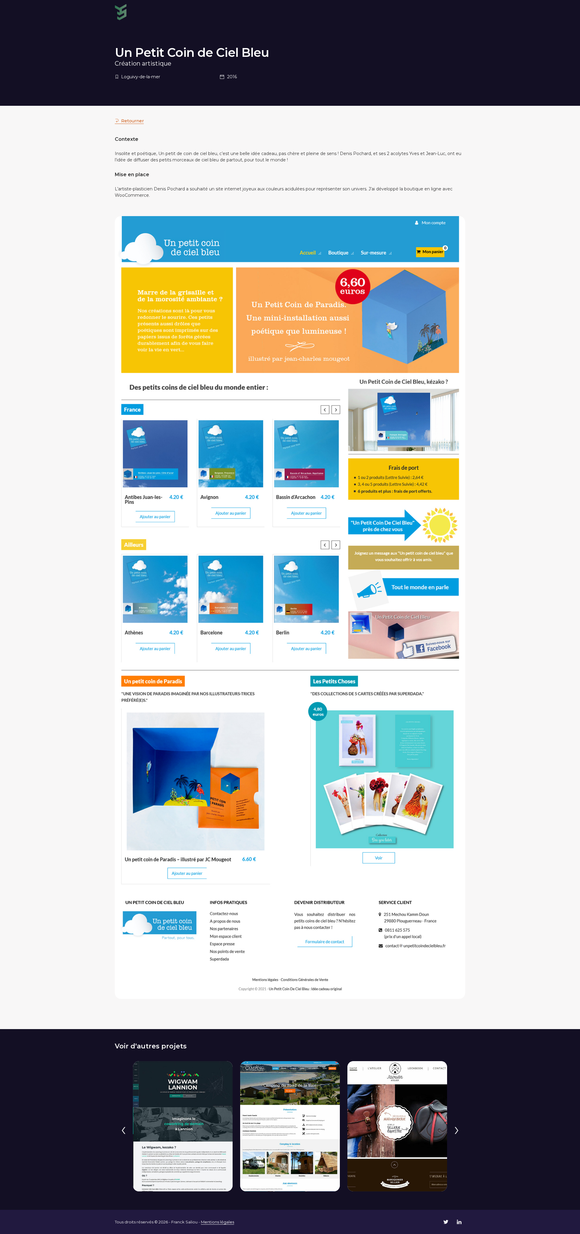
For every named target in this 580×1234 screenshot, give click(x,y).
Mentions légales (217, 1221)
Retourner (132, 121)
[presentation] (123, 1129)
